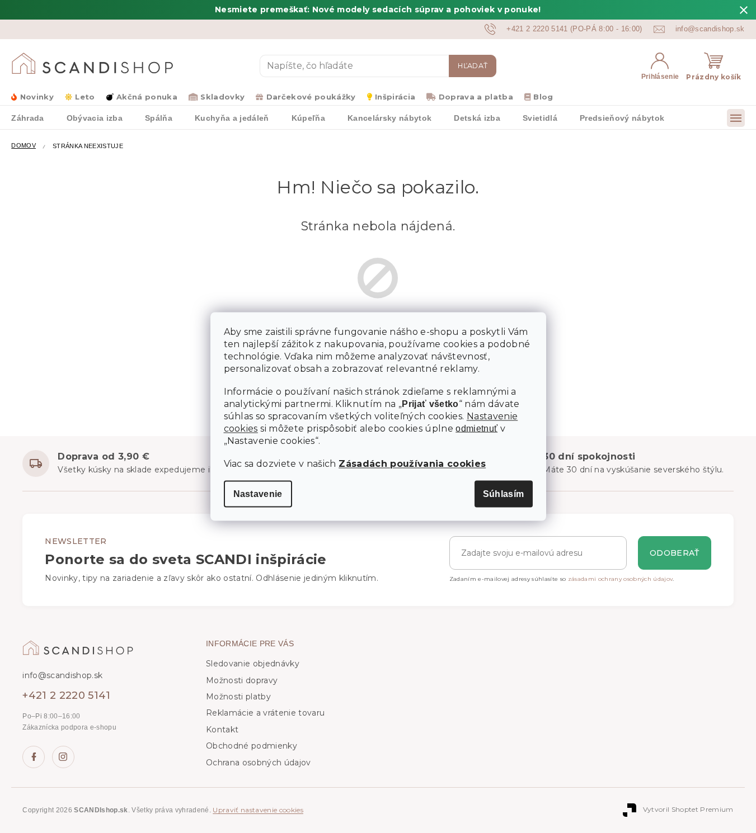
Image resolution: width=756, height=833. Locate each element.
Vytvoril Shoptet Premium (688, 810)
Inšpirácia (395, 96)
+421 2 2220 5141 (66, 695)
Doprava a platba (476, 96)
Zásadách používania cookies (412, 463)
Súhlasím (503, 494)
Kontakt (222, 730)
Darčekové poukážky (310, 96)
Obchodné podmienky (251, 746)
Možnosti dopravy (242, 680)
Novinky (37, 96)
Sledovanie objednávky (252, 664)
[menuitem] (27, 117)
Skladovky (222, 96)
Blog (543, 96)
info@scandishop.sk (62, 675)
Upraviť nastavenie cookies (258, 810)
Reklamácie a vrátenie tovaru (265, 713)
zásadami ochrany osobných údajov (620, 579)
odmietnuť (476, 428)
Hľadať (472, 65)
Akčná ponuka (146, 96)
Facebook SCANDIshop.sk (33, 757)
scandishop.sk (63, 757)
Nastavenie (258, 494)
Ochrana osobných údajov (258, 763)
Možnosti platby (238, 697)
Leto (85, 96)
